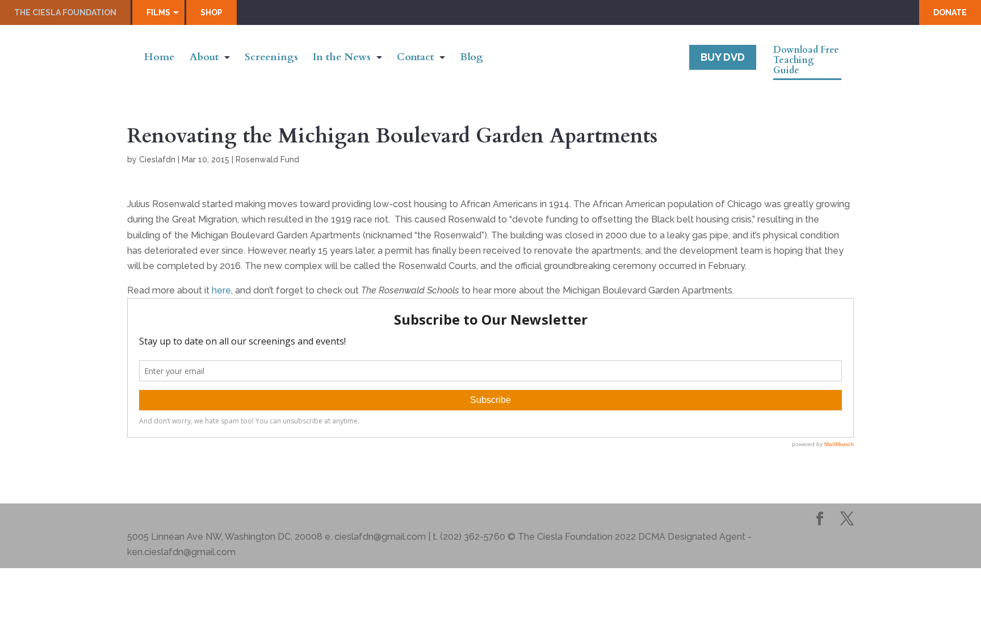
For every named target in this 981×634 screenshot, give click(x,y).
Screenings (271, 58)
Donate (950, 12)
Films (158, 12)
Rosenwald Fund (267, 159)
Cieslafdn (157, 159)
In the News (342, 58)
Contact (415, 58)
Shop (211, 12)
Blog (471, 58)
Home (159, 58)
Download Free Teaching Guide (806, 61)
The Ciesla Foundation (65, 12)
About (204, 58)
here (221, 290)
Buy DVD (723, 57)
